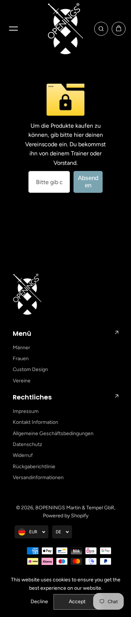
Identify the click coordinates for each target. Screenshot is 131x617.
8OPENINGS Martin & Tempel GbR (74, 508)
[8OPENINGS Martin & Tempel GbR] (65, 28)
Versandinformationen (38, 477)
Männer (21, 348)
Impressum (26, 411)
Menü (22, 333)
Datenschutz (27, 444)
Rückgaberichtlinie (34, 466)
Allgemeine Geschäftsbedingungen (53, 433)
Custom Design (30, 369)
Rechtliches (32, 397)
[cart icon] (119, 29)
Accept (77, 601)
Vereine (22, 381)
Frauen (21, 358)
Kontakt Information (35, 422)
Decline (39, 601)
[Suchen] (101, 29)
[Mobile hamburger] (13, 29)
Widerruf (23, 455)
